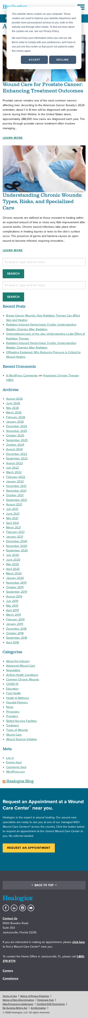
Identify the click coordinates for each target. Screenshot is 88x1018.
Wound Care (14, 734)
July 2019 (12, 601)
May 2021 (12, 518)
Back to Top (44, 885)
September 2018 (16, 638)
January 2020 (15, 578)
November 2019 (16, 582)
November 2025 (16, 431)
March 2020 (14, 573)
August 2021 (14, 504)
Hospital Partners (17, 702)
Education (12, 688)
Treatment (12, 725)
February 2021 (15, 532)
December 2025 (16, 426)
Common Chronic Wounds (22, 679)
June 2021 (12, 513)
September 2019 (16, 592)
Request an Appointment (28, 848)
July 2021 (12, 509)
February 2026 (15, 417)
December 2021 (16, 486)
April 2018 (12, 642)
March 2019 (13, 615)
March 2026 (13, 412)
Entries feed (13, 762)
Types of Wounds (17, 730)
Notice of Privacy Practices (34, 996)
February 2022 (15, 477)
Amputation (13, 670)
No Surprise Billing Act (15, 1007)
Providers (12, 716)
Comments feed (16, 767)
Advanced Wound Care (20, 665)
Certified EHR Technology (51, 1004)
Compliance (10, 978)
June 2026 (13, 403)
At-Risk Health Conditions (22, 675)
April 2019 (12, 610)
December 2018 (16, 628)
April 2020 (13, 569)
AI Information (38, 1007)
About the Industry (18, 661)
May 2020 (12, 564)
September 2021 (16, 500)
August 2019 (14, 596)
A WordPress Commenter (22, 375)
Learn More (13, 138)
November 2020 (16, 546)
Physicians (12, 711)
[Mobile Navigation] (81, 7)
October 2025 (15, 435)
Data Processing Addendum (18, 1004)
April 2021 (12, 523)
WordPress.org (15, 771)
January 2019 (14, 624)
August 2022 (14, 463)
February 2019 (15, 619)
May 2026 (12, 408)
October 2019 (15, 587)
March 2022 (13, 472)
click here (78, 942)
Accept (34, 59)
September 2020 (17, 550)
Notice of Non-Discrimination (18, 999)
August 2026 (14, 398)
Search (13, 273)
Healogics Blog (20, 781)
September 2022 (17, 458)
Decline (62, 59)
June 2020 (13, 559)
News (9, 707)
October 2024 (15, 444)
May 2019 (12, 605)
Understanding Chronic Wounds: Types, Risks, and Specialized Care (42, 201)
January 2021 (14, 536)
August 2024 (14, 449)
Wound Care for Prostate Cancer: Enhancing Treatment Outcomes (43, 87)
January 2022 (15, 481)
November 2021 (16, 490)
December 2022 (16, 454)
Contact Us (10, 918)
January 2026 (15, 421)
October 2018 (15, 633)
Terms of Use (10, 996)
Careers (8, 970)
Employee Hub (45, 999)
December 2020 (16, 541)
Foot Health (13, 693)
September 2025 (17, 440)
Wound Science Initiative (21, 739)
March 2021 (13, 527)
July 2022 (12, 467)
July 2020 (12, 555)
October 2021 (15, 495)
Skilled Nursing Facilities (21, 721)
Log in (10, 758)
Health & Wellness (17, 698)
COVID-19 (12, 684)
